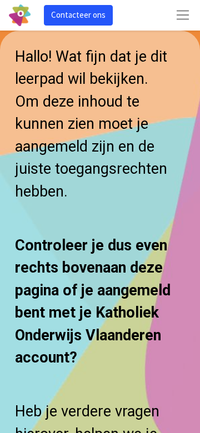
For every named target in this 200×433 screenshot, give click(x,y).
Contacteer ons (78, 14)
